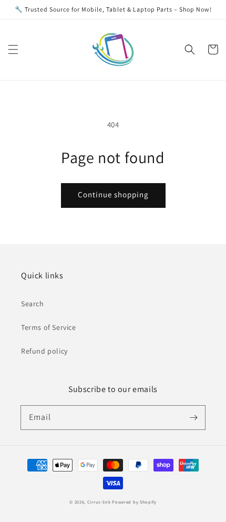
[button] (13, 49)
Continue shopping (113, 194)
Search (32, 303)
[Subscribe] (193, 417)
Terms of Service (48, 327)
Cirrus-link (99, 502)
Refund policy (44, 351)
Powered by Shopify (134, 502)
